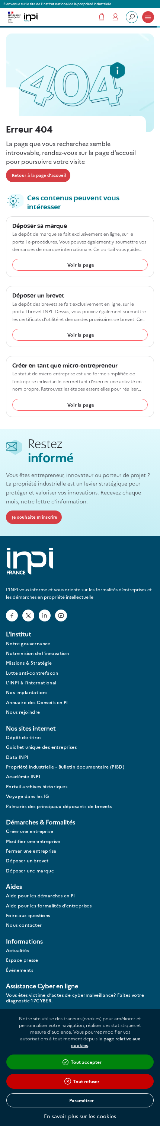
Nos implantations (27, 692)
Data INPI (17, 757)
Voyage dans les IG (27, 796)
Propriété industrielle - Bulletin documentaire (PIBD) (65, 767)
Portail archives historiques (36, 786)
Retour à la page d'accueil (39, 175)
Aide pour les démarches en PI (40, 895)
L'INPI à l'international (31, 683)
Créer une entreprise (29, 831)
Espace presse (22, 960)
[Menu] (148, 17)
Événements (19, 970)
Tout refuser (86, 1081)
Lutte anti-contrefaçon (32, 673)
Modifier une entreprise (33, 841)
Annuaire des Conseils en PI (37, 702)
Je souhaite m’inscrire (34, 517)
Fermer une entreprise (31, 851)
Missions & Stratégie (29, 663)
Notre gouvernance (28, 643)
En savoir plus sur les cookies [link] (80, 1116)
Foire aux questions (28, 915)
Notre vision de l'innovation (37, 653)
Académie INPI (23, 776)
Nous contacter (24, 925)
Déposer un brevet (27, 860)
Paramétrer (81, 1100)
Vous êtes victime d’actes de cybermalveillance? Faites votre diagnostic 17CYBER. (75, 997)
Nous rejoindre (23, 712)
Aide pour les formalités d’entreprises (49, 906)
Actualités (17, 950)
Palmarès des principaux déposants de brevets (59, 806)
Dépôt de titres (23, 737)
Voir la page (81, 264)
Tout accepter (86, 1062)
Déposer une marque (30, 871)
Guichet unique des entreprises (41, 747)
